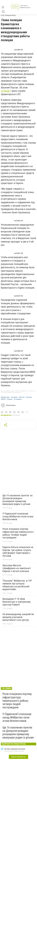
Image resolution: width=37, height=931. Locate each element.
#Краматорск (5, 397)
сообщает (6, 90)
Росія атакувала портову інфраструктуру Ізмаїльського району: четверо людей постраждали (18, 533)
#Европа (10, 399)
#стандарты (18, 399)
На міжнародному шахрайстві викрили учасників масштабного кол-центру (18, 617)
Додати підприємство (18, 757)
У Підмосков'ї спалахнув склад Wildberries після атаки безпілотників (17, 516)
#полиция (14, 397)
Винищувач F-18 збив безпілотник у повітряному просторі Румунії (16, 601)
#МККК (3, 399)
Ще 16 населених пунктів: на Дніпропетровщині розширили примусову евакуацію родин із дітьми (17, 500)
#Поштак (22, 397)
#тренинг (29, 397)
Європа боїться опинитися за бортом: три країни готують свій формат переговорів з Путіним (17, 551)
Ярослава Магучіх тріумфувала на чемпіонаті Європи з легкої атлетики (16, 568)
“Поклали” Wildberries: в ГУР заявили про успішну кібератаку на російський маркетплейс (17, 585)
